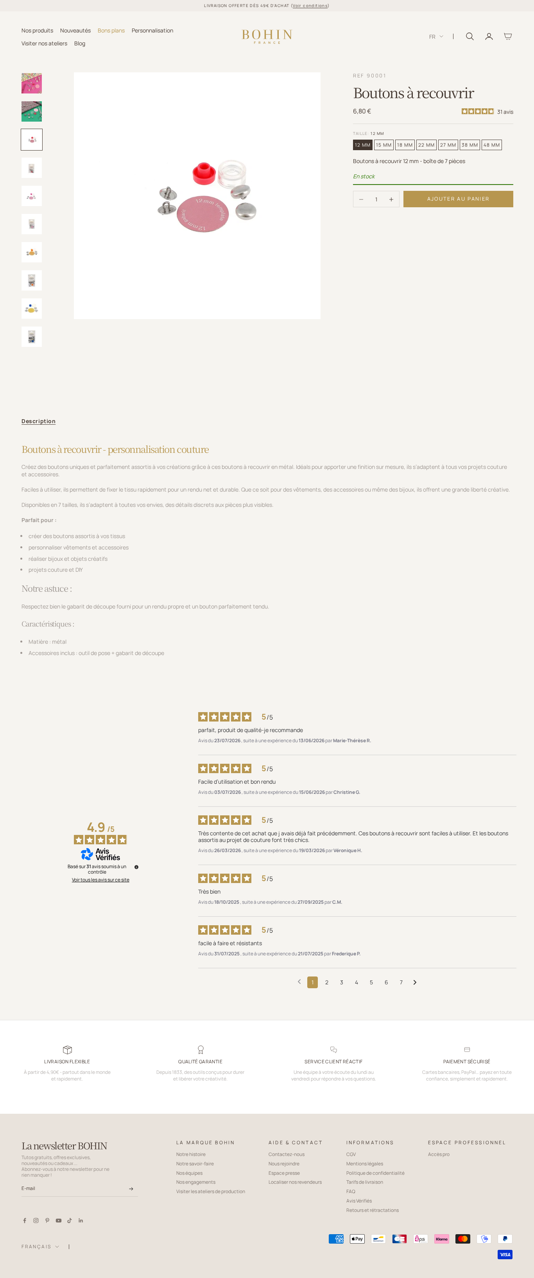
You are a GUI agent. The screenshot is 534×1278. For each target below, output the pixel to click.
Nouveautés (75, 30)
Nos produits (37, 30)
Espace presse (284, 1173)
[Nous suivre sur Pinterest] (47, 1220)
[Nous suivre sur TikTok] (69, 1220)
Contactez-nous (287, 1154)
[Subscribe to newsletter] (131, 1188)
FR (432, 36)
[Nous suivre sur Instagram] (36, 1220)
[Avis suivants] (415, 982)
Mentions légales (364, 1163)
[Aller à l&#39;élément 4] (32, 168)
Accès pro (439, 1154)
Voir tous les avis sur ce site (100, 880)
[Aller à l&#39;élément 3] (32, 140)
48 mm (492, 145)
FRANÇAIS (36, 1246)
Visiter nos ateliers (44, 43)
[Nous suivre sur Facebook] (25, 1220)
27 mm (448, 145)
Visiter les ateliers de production (210, 1191)
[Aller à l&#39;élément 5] (32, 196)
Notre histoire (191, 1154)
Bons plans (111, 30)
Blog (79, 43)
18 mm (405, 145)
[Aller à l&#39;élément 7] (32, 252)
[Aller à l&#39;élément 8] (32, 280)
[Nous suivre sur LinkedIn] (81, 1220)
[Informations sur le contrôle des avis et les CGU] (136, 867)
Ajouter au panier (458, 199)
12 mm (363, 145)
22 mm (426, 145)
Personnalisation (152, 30)
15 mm (384, 145)
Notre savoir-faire (195, 1163)
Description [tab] (39, 421)
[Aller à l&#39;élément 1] (32, 83)
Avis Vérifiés (359, 1200)
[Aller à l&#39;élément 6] (32, 224)
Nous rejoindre (284, 1163)
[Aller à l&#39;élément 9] (32, 309)
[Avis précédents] (299, 981)
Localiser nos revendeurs (295, 1182)
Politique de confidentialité (375, 1173)
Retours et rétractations (372, 1210)
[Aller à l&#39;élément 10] (32, 337)
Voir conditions (310, 5)
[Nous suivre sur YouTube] (59, 1220)
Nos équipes (189, 1173)
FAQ (350, 1191)
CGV (351, 1154)
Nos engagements (195, 1182)
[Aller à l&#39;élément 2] (32, 111)
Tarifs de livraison (364, 1182)
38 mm (470, 145)
